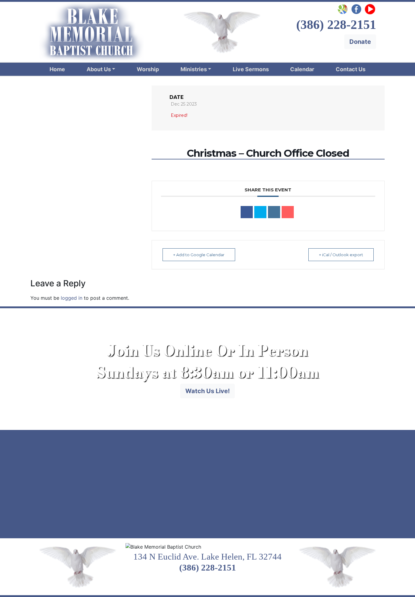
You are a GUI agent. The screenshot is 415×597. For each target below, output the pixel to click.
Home (57, 69)
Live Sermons (251, 69)
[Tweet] (260, 212)
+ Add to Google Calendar (199, 254)
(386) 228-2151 (207, 567)
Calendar (302, 69)
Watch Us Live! (207, 391)
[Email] (288, 212)
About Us (99, 69)
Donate (360, 41)
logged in (71, 298)
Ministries (193, 69)
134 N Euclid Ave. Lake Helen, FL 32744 (207, 556)
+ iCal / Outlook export (341, 254)
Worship (148, 69)
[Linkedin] (274, 212)
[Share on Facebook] (247, 212)
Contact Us (350, 69)
